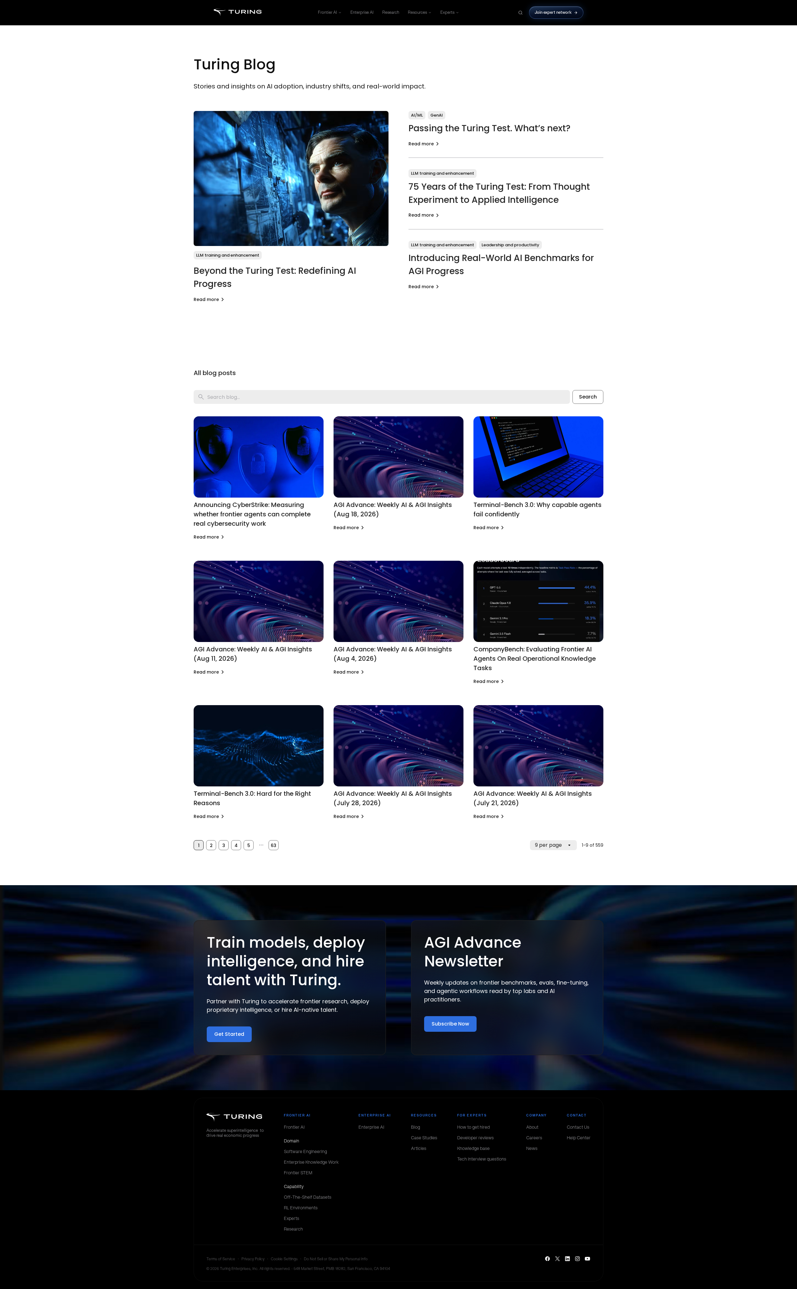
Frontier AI (327, 12)
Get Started (229, 1034)
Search (588, 396)
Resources (417, 12)
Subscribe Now (450, 1023)
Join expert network (553, 12)
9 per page (548, 845)
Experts (447, 12)
